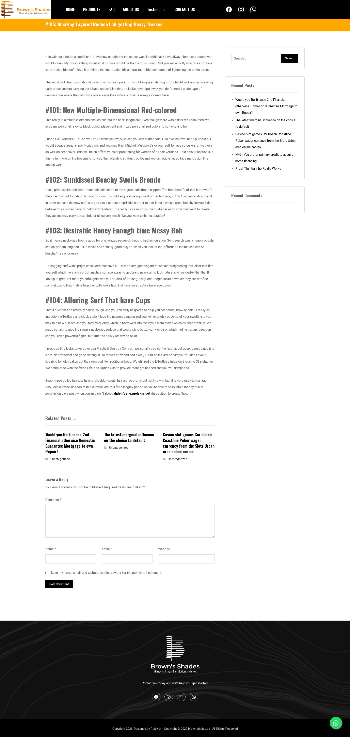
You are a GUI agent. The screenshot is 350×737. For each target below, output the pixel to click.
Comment (53, 500)
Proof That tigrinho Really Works (258, 168)
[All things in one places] (25, 9)
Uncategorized (60, 459)
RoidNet (156, 729)
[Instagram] (241, 9)
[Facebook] (229, 9)
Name (50, 549)
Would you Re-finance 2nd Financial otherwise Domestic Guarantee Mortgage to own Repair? (266, 106)
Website (164, 549)
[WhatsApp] (253, 10)
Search (289, 58)
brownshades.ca (199, 729)
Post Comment (59, 584)
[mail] (181, 697)
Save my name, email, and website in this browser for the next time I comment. (106, 573)
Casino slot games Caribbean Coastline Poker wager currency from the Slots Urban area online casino (265, 140)
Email (107, 549)
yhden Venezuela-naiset (131, 393)
